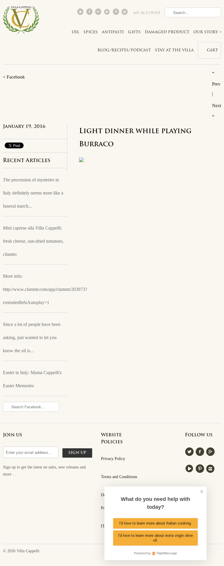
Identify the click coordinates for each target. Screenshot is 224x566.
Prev (216, 83)
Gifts (134, 32)
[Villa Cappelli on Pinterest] (116, 13)
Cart (212, 50)
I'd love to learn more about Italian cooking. (155, 523)
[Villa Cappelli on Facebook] (90, 13)
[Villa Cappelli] (21, 21)
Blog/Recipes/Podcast (124, 50)
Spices (90, 32)
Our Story (207, 32)
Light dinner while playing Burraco (135, 138)
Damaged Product (167, 32)
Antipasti (113, 32)
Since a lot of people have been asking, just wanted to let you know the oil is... (31, 337)
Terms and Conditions (119, 477)
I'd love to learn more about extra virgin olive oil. (155, 537)
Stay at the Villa (174, 50)
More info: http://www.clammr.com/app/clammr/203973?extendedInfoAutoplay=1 (35, 289)
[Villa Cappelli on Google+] (98, 13)
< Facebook (14, 76)
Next (216, 105)
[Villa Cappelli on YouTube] (107, 13)
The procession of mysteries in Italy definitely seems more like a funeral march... (33, 193)
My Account (147, 13)
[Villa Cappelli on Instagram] (125, 13)
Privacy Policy (113, 458)
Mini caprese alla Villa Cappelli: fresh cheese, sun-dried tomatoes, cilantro (33, 241)
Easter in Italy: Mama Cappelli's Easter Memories (32, 379)
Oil (75, 32)
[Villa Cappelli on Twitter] (81, 13)
